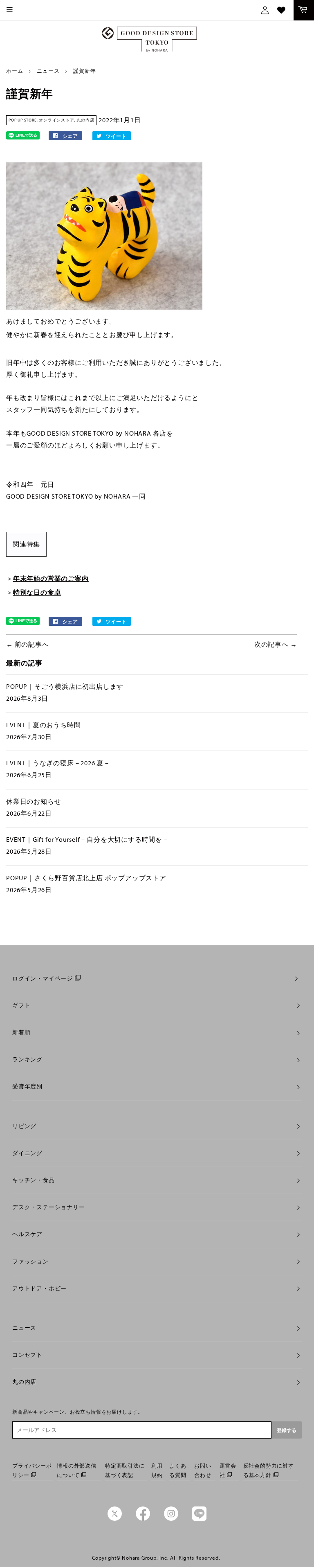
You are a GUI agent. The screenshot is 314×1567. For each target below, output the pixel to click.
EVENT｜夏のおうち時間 (43, 725)
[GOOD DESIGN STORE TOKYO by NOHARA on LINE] (199, 1518)
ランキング (27, 1059)
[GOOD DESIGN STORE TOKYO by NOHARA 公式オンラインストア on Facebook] (143, 1518)
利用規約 (157, 1470)
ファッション (30, 1261)
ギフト (21, 1005)
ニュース (48, 70)
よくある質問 (177, 1470)
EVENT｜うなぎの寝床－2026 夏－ (58, 763)
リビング (24, 1126)
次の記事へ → (275, 644)
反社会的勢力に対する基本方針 (268, 1470)
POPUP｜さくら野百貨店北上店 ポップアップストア (86, 878)
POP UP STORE (23, 120)
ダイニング (27, 1153)
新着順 (21, 1032)
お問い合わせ (202, 1470)
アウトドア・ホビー (39, 1288)
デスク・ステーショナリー (48, 1207)
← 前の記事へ (27, 644)
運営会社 (228, 1470)
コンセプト (27, 1354)
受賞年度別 (27, 1086)
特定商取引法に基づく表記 (125, 1470)
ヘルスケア (27, 1234)
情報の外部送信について (76, 1470)
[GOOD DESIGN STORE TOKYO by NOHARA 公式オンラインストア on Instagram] (171, 1518)
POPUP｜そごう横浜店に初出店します (64, 686)
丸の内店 (85, 120)
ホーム (14, 70)
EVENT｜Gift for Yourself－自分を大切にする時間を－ (87, 839)
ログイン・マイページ (42, 978)
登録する (286, 1430)
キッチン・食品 (33, 1180)
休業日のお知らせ (33, 801)
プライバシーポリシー (32, 1470)
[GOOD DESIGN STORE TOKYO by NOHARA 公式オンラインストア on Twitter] (115, 1518)
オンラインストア (56, 120)
